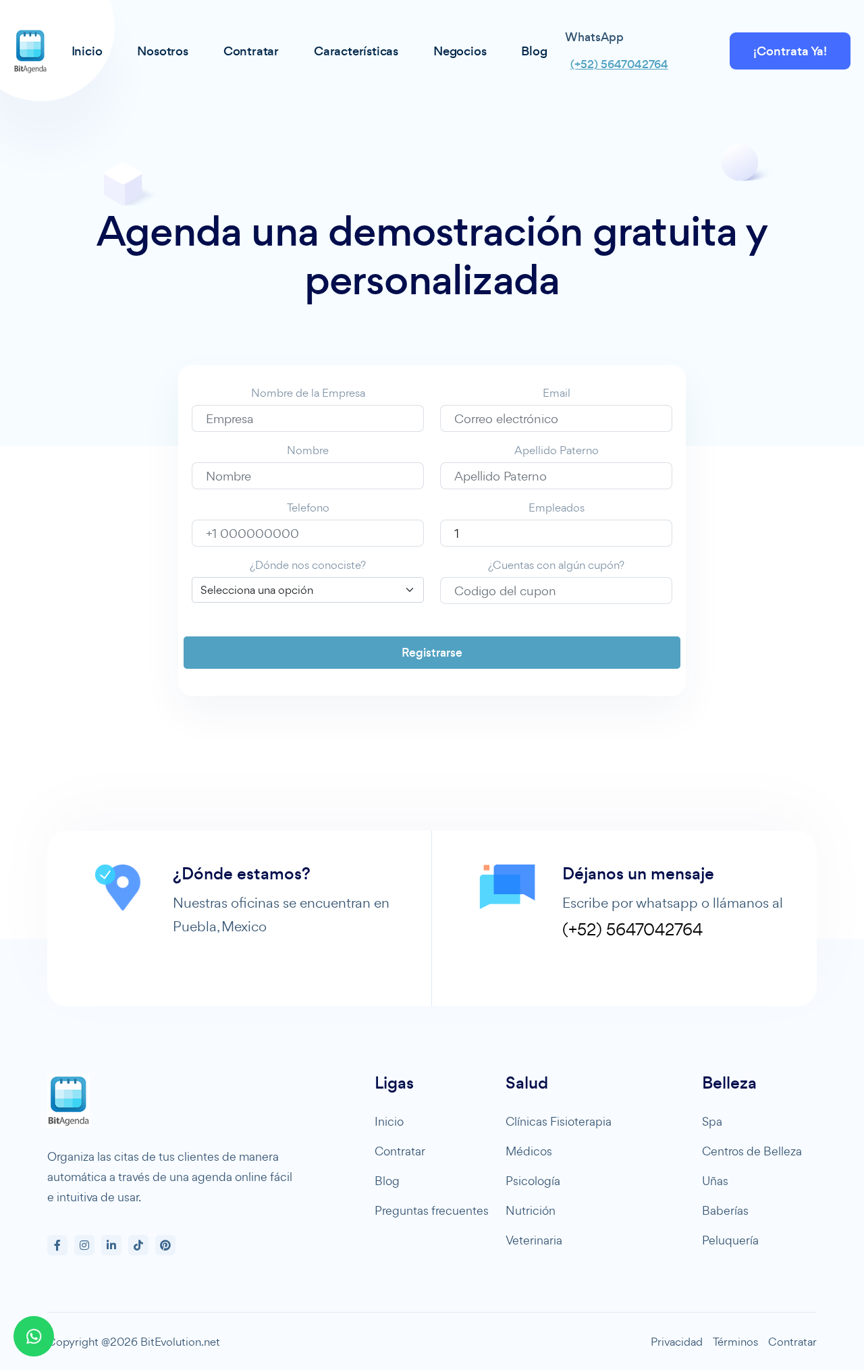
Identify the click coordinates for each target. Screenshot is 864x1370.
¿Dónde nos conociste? (308, 564)
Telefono (308, 507)
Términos (735, 1341)
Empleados (557, 507)
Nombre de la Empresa (308, 392)
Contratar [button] (251, 51)
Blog (387, 1180)
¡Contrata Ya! (790, 51)
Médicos (529, 1151)
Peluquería (730, 1240)
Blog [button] (534, 51)
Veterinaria (534, 1240)
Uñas (715, 1180)
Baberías (725, 1210)
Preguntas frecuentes (432, 1210)
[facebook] (57, 1245)
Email (556, 392)
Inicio (389, 1121)
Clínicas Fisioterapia (559, 1121)
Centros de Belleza (752, 1151)
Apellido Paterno (556, 450)
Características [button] (356, 51)
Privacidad (677, 1341)
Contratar (400, 1151)
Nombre (308, 450)
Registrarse (432, 653)
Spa (712, 1121)
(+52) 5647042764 (619, 64)
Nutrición (531, 1210)
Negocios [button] (459, 51)
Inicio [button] (87, 51)
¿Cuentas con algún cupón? (556, 564)
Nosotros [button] (162, 51)
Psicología (533, 1180)
